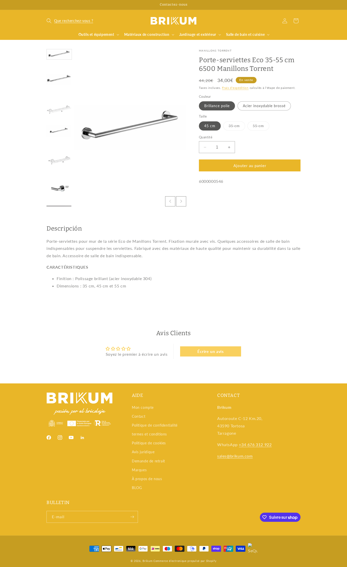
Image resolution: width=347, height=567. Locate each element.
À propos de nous (147, 479)
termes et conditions (149, 434)
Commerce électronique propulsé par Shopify (184, 560)
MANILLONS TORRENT (215, 50)
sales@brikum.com (235, 455)
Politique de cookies (149, 443)
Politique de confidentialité (155, 425)
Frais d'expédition (235, 87)
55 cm (261, 127)
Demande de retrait (148, 461)
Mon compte (143, 407)
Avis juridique (143, 452)
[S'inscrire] (132, 517)
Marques (139, 470)
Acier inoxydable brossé (264, 106)
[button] (69, 20)
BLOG (137, 487)
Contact (138, 416)
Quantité (205, 137)
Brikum (147, 560)
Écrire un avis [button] (210, 351)
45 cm (209, 126)
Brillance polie (217, 106)
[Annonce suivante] (298, 5)
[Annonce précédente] (48, 5)
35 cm (237, 127)
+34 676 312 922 (255, 444)
